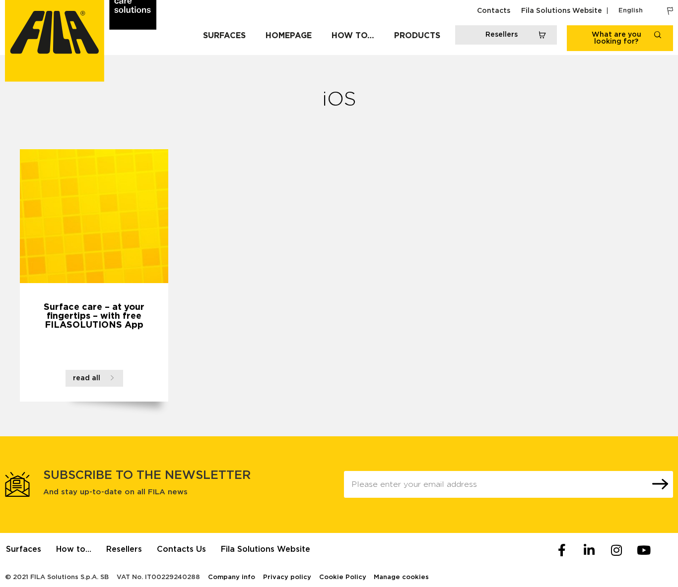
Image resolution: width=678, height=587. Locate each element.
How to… (353, 36)
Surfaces (224, 36)
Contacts (493, 10)
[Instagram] (616, 550)
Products (417, 36)
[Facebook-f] (561, 550)
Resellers (124, 549)
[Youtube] (643, 550)
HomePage (289, 36)
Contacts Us (181, 549)
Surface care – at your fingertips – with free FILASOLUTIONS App (94, 316)
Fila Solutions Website (561, 10)
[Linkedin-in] (589, 550)
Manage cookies (401, 577)
